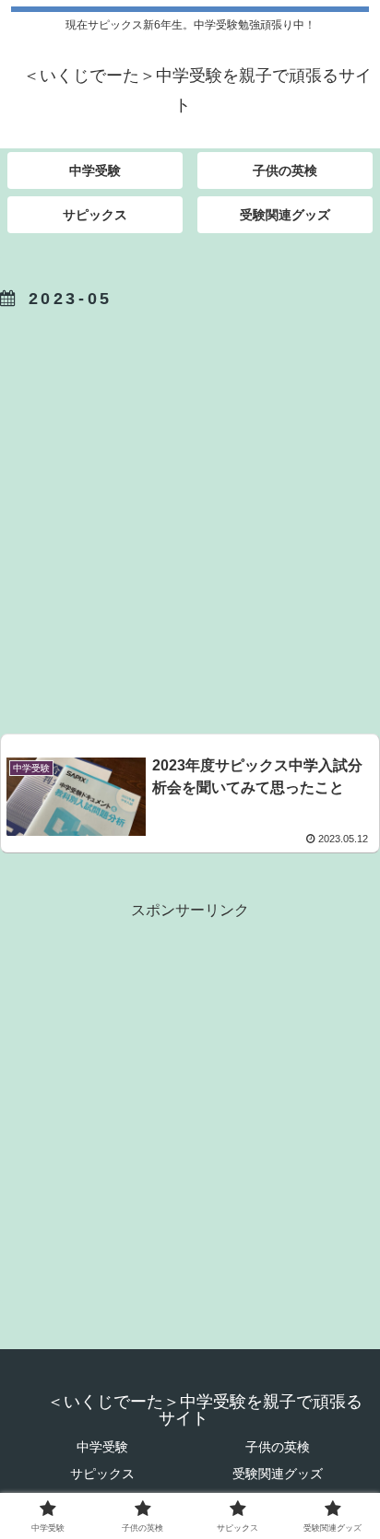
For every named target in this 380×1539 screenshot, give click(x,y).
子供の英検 (277, 1446)
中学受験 (102, 1446)
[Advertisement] (190, 518)
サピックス (102, 1473)
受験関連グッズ (277, 1473)
